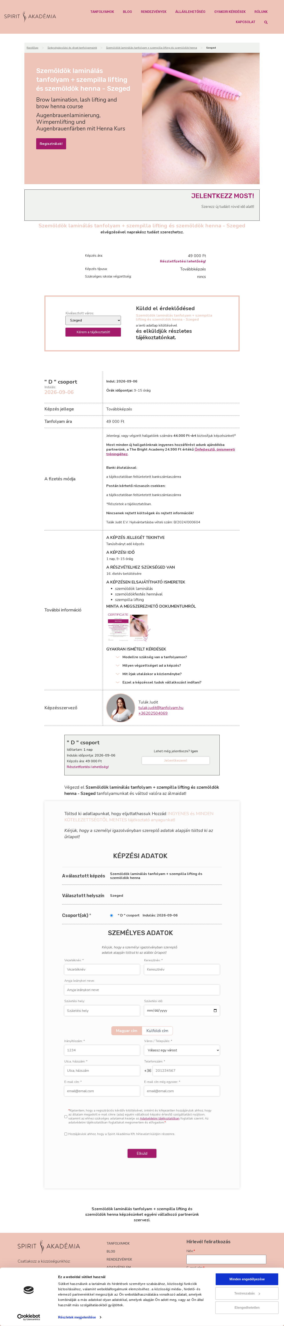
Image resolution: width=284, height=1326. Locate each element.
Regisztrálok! (51, 143)
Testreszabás (244, 1293)
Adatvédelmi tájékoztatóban (159, 1118)
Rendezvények (153, 12)
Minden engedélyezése (247, 1279)
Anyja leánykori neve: (79, 981)
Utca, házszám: (75, 1061)
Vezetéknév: (74, 960)
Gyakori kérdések (230, 12)
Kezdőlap (32, 47)
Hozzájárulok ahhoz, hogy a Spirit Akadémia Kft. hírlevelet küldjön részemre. (121, 1134)
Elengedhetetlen (247, 1307)
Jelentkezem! (175, 760)
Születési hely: (74, 1001)
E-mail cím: (73, 1082)
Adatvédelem (118, 1267)
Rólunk (261, 12)
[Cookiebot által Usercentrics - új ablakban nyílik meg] (28, 1317)
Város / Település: (158, 1041)
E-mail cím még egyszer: (162, 1082)
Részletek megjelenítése (77, 1317)
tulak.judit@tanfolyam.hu (160, 707)
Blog (127, 12)
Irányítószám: (74, 1041)
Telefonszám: (154, 1061)
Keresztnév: (153, 960)
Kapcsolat (245, 22)
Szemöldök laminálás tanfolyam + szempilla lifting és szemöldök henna (151, 47)
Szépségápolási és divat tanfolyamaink (72, 47)
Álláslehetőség (190, 12)
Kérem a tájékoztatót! (93, 332)
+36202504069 (153, 713)
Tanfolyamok (102, 12)
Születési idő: (153, 1001)
